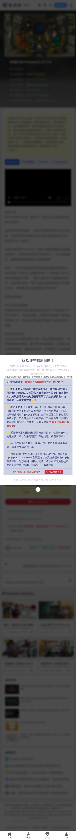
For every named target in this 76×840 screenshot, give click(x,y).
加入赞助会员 (55, 471)
